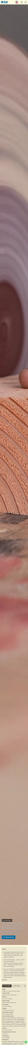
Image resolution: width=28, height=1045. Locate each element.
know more (4, 979)
